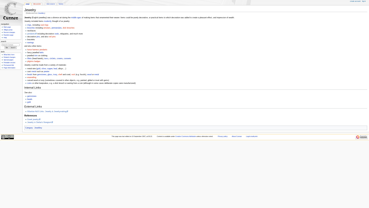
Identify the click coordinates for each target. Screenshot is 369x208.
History (61, 4)
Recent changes (9, 32)
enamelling (31, 77)
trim (36, 56)
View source (50, 4)
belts (42, 53)
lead (55, 69)
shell (60, 75)
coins (29, 83)
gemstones (41, 75)
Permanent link (9, 65)
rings (29, 25)
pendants (31, 34)
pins (38, 37)
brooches (31, 28)
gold (38, 69)
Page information (9, 68)
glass (50, 75)
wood (89, 75)
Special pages (8, 60)
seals (56, 34)
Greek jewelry (33, 119)
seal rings (44, 25)
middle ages (76, 18)
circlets (53, 58)
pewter (46, 71)
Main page (7, 27)
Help (5, 37)
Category (29, 128)
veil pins (52, 37)
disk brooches (69, 28)
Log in (364, 1)
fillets (29, 58)
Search (3, 41)
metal (33, 71)
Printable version (9, 62)
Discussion (37, 4)
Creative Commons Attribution (185, 136)
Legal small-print (251, 136)
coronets (67, 58)
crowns (60, 58)
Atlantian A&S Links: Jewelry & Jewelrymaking (46, 111)
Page (28, 4)
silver (44, 69)
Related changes (9, 57)
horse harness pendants (37, 50)
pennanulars (57, 28)
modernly (48, 21)
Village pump (8, 30)
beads (29, 75)
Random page (8, 35)
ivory (55, 75)
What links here (9, 54)
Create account (355, 1)
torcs (46, 58)
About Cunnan (237, 136)
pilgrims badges (33, 61)
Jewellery (41, 13)
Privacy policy (223, 136)
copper (49, 69)
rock (73, 75)
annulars (46, 28)
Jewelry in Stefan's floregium (39, 122)
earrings (30, 43)
